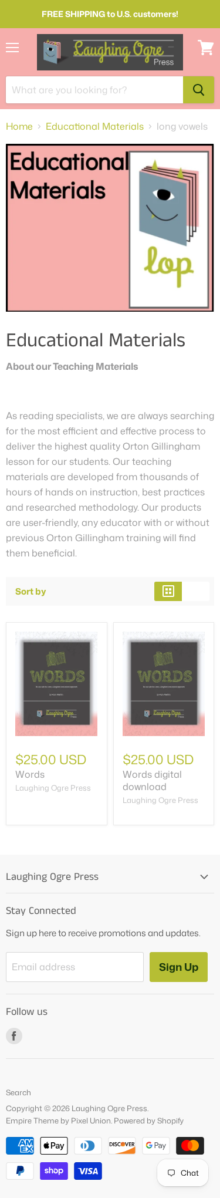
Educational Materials (95, 126)
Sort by (30, 591)
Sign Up (178, 966)
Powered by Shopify (149, 1120)
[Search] (198, 89)
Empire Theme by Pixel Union (58, 1120)
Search (18, 1092)
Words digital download (152, 780)
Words (30, 774)
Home (19, 126)
